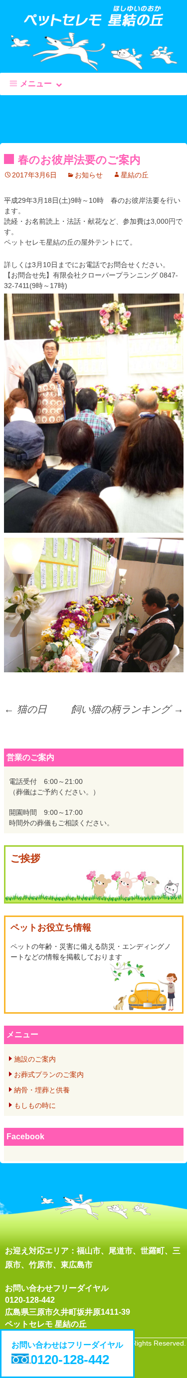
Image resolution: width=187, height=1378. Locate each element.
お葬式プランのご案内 (49, 1074)
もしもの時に (35, 1105)
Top (176, 1364)
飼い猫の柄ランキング (127, 709)
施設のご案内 (35, 1059)
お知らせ (89, 175)
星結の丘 (135, 175)
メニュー (36, 83)
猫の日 (25, 709)
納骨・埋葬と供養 (42, 1090)
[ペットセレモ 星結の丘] (93, 21)
